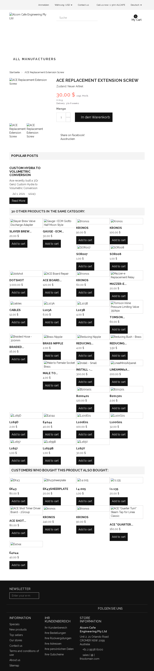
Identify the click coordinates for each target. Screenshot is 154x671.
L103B (80, 310)
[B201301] (126, 389)
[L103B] (93, 303)
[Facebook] (126, 608)
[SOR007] (93, 247)
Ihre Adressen (53, 643)
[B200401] (93, 389)
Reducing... (84, 343)
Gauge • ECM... (53, 231)
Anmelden (43, 5)
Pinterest (70, 127)
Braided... (16, 347)
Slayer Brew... (20, 231)
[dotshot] (26, 273)
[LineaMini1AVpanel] (126, 363)
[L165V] (93, 441)
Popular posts (24, 156)
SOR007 (82, 254)
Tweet (58, 127)
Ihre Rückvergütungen (58, 638)
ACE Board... (52, 280)
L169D (13, 422)
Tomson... (117, 317)
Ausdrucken (67, 138)
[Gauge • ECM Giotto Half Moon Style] (59, 223)
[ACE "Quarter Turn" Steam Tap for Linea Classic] (126, 512)
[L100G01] (126, 415)
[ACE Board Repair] (59, 273)
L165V (80, 448)
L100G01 (116, 422)
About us (14, 660)
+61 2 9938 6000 (93, 649)
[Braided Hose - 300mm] (26, 338)
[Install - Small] (93, 363)
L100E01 (82, 422)
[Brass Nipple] (59, 337)
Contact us (83, 5)
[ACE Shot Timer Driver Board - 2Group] (26, 510)
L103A (47, 310)
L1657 (13, 448)
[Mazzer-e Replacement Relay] (126, 275)
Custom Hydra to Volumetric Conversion (25, 171)
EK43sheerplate (55, 489)
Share (64, 127)
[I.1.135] (126, 480)
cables (15, 310)
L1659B (48, 448)
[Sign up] (35, 595)
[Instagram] (142, 608)
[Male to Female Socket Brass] (59, 365)
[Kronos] (93, 221)
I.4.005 (81, 489)
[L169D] (26, 415)
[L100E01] (93, 415)
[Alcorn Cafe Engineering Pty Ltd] (30, 32)
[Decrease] (68, 119)
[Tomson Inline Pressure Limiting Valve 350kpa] (126, 307)
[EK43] (26, 480)
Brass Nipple (53, 343)
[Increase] (68, 115)
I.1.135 (114, 489)
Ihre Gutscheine (54, 654)
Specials (14, 624)
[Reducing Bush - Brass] (126, 337)
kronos (49, 517)
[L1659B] (59, 441)
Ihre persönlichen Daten (59, 648)
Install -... (84, 369)
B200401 (82, 396)
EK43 (13, 489)
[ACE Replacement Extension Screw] (17, 131)
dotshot (16, 280)
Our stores (15, 640)
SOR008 (115, 254)
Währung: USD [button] (62, 5)
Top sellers (16, 635)
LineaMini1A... (119, 369)
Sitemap (14, 665)
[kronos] (59, 508)
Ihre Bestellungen (55, 632)
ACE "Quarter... (121, 524)
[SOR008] (126, 247)
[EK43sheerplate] (59, 480)
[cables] (26, 303)
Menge (61, 108)
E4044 (47, 422)
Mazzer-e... (118, 284)
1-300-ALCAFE (117, 5)
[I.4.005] (93, 480)
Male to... (50, 373)
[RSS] (137, 608)
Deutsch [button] (135, 5)
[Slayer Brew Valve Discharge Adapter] (26, 223)
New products (18, 629)
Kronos (82, 228)
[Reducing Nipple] (93, 337)
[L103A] (59, 303)
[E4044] (59, 415)
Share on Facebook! (72, 135)
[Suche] (94, 18)
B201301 (116, 396)
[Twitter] (131, 608)
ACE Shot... (17, 520)
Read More (18, 200)
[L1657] (26, 441)
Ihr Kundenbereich (56, 627)
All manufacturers (34, 59)
